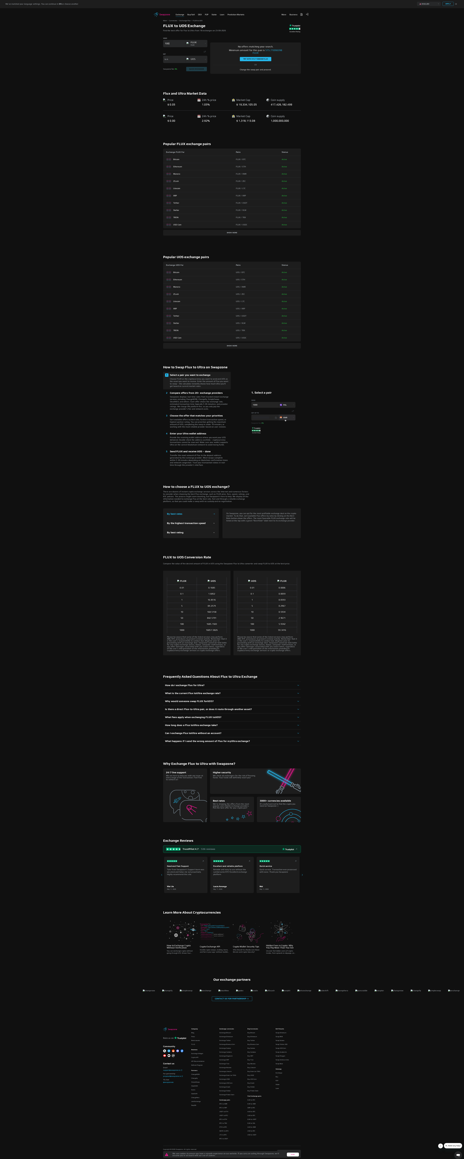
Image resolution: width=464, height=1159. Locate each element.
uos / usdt (241, 316)
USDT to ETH (223, 1111)
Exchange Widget (197, 1053)
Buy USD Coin (252, 1079)
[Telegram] (168, 1051)
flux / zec (241, 181)
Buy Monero (251, 1063)
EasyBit (193, 1105)
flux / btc (241, 159)
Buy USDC (250, 1075)
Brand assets (195, 1040)
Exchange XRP (224, 1060)
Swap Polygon (280, 1056)
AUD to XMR (251, 1127)
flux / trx (241, 217)
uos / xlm (241, 323)
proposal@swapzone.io (172, 1076)
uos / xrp (240, 309)
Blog (192, 1032)
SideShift (194, 1093)
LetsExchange (196, 1101)
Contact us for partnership (230, 999)
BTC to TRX (223, 1123)
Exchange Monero (225, 1067)
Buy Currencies (252, 1029)
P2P (277, 1080)
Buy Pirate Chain (252, 1091)
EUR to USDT (251, 1119)
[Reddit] (173, 1051)
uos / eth (240, 280)
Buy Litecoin (251, 1067)
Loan (277, 1088)
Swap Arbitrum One (282, 1060)
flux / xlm (241, 210)
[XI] (164, 1051)
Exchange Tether (225, 1040)
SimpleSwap (195, 1082)
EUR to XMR (251, 1104)
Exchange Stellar (225, 1091)
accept (293, 1154)
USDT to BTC (223, 1115)
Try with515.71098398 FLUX (255, 59)
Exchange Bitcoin (225, 1032)
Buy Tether (251, 1040)
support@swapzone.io (171, 1070)
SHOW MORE (232, 233)
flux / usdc (241, 225)
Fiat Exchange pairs (254, 1096)
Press (193, 1036)
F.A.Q (193, 1044)
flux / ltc (241, 188)
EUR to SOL (251, 1123)
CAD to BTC (251, 1115)
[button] (307, 14)
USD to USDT (251, 1135)
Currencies (173, 21)
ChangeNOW (195, 1074)
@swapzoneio (168, 1082)
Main (165, 21)
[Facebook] (182, 1051)
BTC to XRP (223, 1107)
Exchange (279, 1073)
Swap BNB (279, 1036)
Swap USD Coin (281, 1048)
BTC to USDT (223, 1138)
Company (194, 1029)
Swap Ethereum (281, 1032)
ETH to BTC (223, 1127)
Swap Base (279, 1063)
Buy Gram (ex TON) (253, 1071)
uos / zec (240, 294)
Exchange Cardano (225, 1052)
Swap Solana (280, 1040)
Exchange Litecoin (225, 1071)
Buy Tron (250, 1060)
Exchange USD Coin (225, 1083)
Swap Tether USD (281, 1044)
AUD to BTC (251, 1111)
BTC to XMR (223, 1104)
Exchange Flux (185, 21)
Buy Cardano (251, 1052)
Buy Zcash (250, 1083)
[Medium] (168, 1055)
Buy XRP (250, 1056)
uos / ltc (240, 301)
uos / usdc (241, 338)
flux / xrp (241, 196)
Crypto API (194, 1057)
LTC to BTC (223, 1135)
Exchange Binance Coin (227, 1044)
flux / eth (241, 167)
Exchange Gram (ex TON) (227, 1075)
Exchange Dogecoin (226, 1056)
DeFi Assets (280, 1029)
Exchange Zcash (224, 1087)
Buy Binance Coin (253, 1044)
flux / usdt (241, 203)
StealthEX (194, 1086)
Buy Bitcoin (251, 1032)
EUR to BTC (251, 1100)
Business (194, 1049)
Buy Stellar (251, 1087)
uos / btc (240, 272)
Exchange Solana (225, 1048)
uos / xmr (241, 287)
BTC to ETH (223, 1119)
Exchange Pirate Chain (226, 1094)
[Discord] (177, 1051)
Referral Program (197, 1065)
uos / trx (240, 330)
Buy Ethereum (252, 1036)
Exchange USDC (224, 1079)
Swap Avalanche (281, 1052)
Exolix (193, 1090)
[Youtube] (164, 1055)
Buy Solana (251, 1048)
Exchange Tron (224, 1063)
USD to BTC (251, 1131)
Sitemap (278, 1069)
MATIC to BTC (224, 1131)
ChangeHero (195, 1097)
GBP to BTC (251, 1107)
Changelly (194, 1078)
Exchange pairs (224, 1100)
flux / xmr (241, 174)
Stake (277, 1084)
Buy (277, 1076)
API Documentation (197, 1061)
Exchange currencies (226, 1029)
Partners (194, 1070)
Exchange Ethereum (226, 1036)
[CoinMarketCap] (173, 1055)
